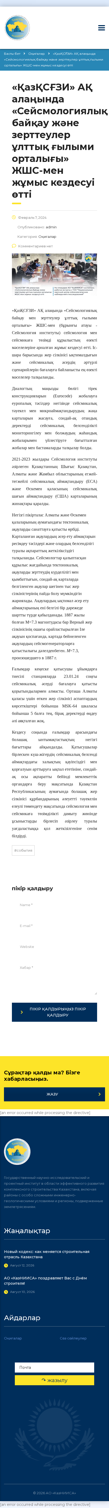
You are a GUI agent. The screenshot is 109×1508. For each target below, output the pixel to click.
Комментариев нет (35, 246)
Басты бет (12, 54)
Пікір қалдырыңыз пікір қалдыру (58, 1012)
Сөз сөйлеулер (73, 1338)
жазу (52, 1094)
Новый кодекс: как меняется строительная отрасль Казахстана (46, 1254)
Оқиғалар (13, 1338)
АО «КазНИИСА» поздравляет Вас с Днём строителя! (45, 1281)
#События (23, 850)
